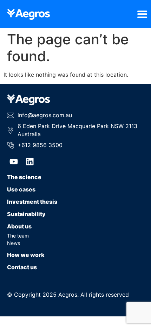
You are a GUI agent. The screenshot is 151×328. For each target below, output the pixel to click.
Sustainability (26, 213)
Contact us (22, 267)
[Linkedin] (30, 161)
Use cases (21, 189)
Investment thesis (32, 201)
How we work (26, 254)
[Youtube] (13, 161)
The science (24, 177)
